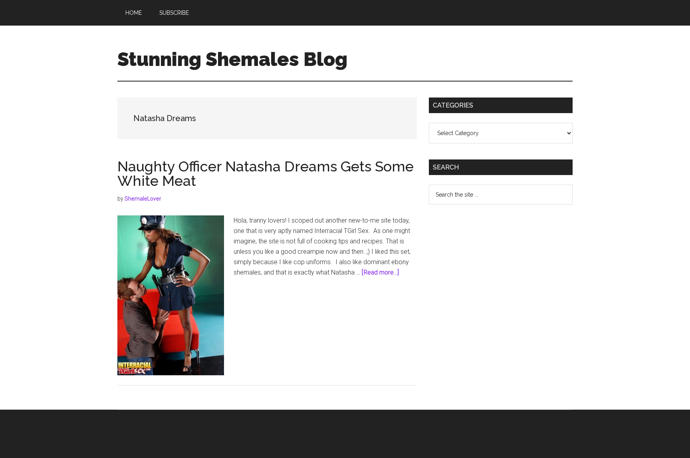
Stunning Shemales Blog (232, 59)
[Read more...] (380, 272)
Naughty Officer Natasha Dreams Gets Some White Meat (265, 173)
